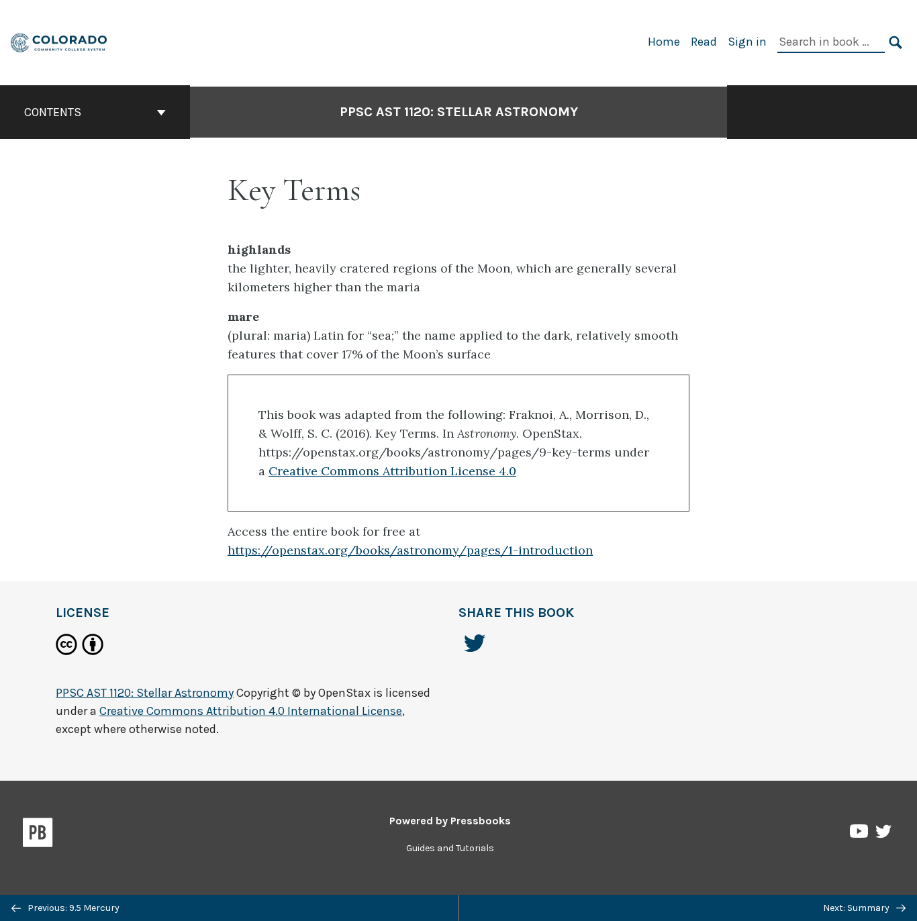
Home (664, 41)
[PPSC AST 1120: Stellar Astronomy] (59, 41)
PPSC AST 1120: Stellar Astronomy (459, 111)
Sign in (747, 41)
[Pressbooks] (38, 835)
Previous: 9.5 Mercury (72, 908)
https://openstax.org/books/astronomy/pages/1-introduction (410, 550)
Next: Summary (857, 908)
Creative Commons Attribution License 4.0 (392, 471)
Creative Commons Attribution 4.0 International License (250, 711)
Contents (52, 112)
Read (704, 41)
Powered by (450, 820)
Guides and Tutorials (450, 848)
